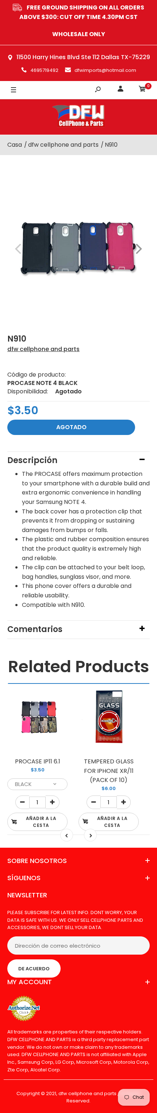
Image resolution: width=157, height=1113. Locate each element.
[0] (142, 90)
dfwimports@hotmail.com (105, 70)
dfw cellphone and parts (43, 349)
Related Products (78, 666)
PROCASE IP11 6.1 (37, 761)
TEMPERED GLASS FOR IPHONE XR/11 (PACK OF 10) (109, 770)
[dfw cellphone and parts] (78, 117)
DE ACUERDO (34, 968)
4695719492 (44, 70)
